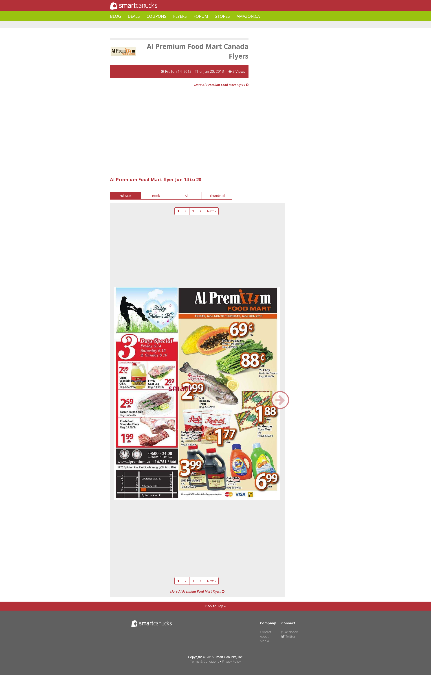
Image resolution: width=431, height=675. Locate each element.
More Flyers (220, 85)
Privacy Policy (231, 661)
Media (264, 641)
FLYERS (180, 16)
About (264, 636)
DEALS (134, 16)
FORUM (201, 16)
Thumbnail (217, 195)
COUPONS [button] (156, 16)
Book (156, 195)
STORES (222, 16)
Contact (265, 632)
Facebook (290, 632)
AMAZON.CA (248, 16)
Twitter (290, 636)
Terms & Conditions (204, 661)
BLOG (115, 16)
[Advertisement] (191, 24)
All (186, 195)
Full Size (125, 195)
